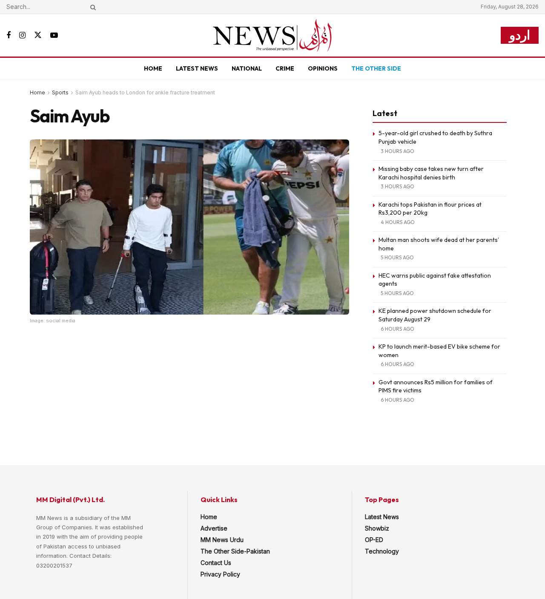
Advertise (214, 528)
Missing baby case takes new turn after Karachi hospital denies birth (431, 173)
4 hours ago (398, 222)
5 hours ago (397, 257)
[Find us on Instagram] (22, 35)
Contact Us (216, 562)
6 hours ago (397, 329)
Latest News (197, 68)
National (247, 68)
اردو (519, 35)
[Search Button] (91, 7)
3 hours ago (397, 151)
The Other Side (376, 68)
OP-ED (374, 539)
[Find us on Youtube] (54, 35)
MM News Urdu (222, 539)
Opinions (323, 68)
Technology (382, 551)
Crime (284, 68)
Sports (60, 92)
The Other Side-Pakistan (235, 551)
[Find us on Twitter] (38, 35)
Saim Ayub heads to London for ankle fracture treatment (145, 92)
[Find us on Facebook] (8, 35)
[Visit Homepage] (272, 35)
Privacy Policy (220, 574)
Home (153, 68)
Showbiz (377, 528)
